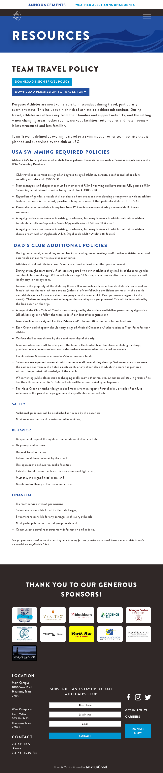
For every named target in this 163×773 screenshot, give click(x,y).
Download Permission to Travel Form (50, 92)
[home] (16, 16)
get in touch (136, 710)
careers (132, 716)
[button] (147, 16)
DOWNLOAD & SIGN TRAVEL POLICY (42, 82)
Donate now (138, 731)
